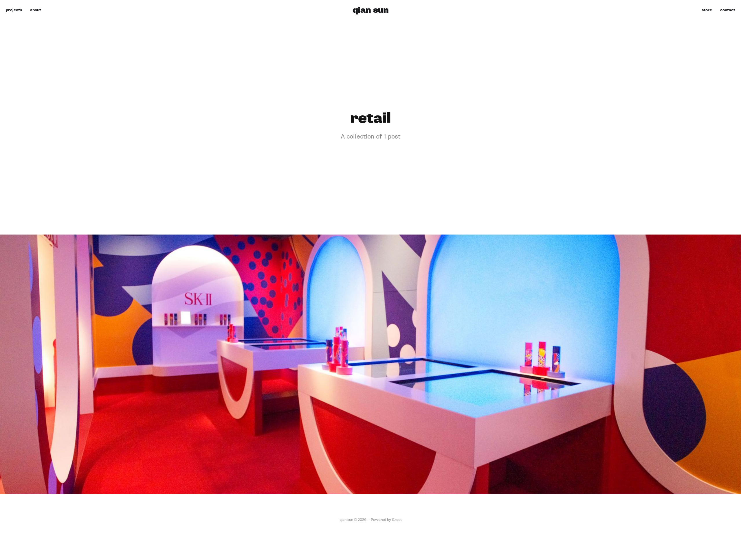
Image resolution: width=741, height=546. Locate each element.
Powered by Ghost (386, 519)
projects (14, 10)
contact (727, 10)
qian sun (370, 10)
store (707, 10)
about (35, 10)
